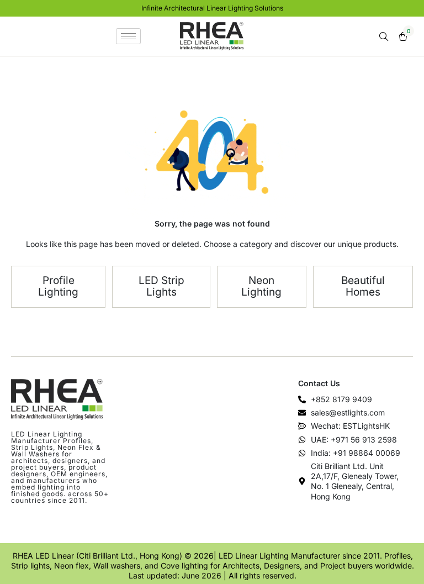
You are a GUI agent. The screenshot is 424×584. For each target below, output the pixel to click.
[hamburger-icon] (128, 36)
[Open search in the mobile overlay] (384, 36)
